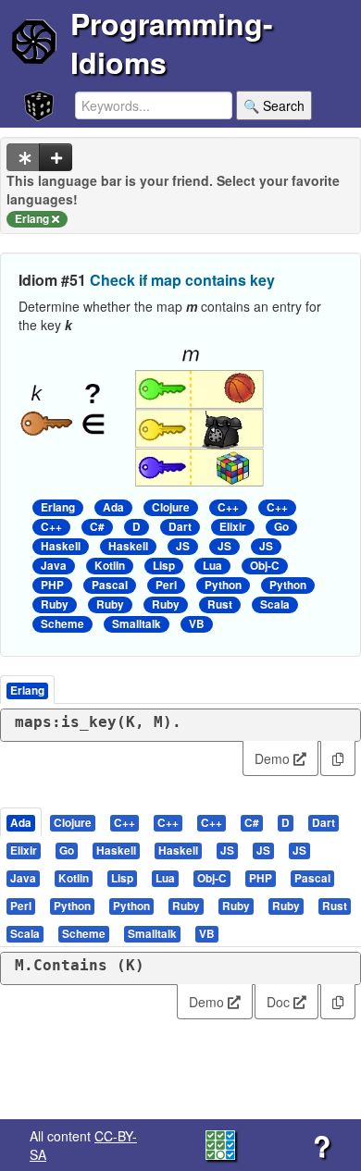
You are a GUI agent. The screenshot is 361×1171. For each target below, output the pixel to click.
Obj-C (265, 565)
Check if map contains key (182, 279)
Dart (180, 527)
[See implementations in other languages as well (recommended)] (23, 157)
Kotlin (109, 565)
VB (197, 624)
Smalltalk (136, 624)
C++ (228, 507)
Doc (280, 1001)
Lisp (164, 565)
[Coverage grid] (220, 1143)
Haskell (61, 546)
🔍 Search (274, 105)
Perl (166, 585)
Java (54, 565)
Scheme (62, 624)
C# (97, 527)
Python (223, 585)
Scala (275, 604)
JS (183, 546)
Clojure (171, 507)
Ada (113, 507)
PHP (52, 585)
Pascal (110, 585)
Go (281, 527)
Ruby (54, 604)
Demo (274, 758)
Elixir (232, 527)
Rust (219, 604)
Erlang (58, 507)
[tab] (22, 821)
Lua (212, 565)
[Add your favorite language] (55, 157)
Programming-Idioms (171, 42)
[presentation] (21, 821)
